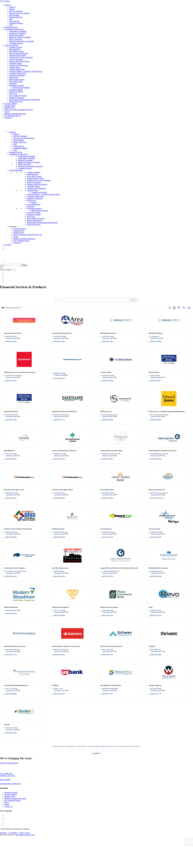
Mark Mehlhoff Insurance (158, 568)
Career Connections (16, 59)
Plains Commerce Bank (109, 607)
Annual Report (14, 21)
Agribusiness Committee (17, 31)
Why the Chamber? (16, 11)
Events (6, 112)
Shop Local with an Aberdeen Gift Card (18, 110)
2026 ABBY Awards (16, 51)
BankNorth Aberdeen (108, 333)
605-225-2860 (5, 780)
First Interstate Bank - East (14, 489)
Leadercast (13, 83)
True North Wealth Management (16, 685)
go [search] (134, 300)
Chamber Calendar (15, 47)
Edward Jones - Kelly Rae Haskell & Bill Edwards (167, 411)
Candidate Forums (15, 63)
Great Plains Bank (107, 489)
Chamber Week (14, 67)
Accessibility (13, 833)
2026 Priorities (14, 15)
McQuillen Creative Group (25, 835)
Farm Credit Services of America (64, 450)
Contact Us (8, 118)
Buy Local (116, 746)
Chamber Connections (17, 75)
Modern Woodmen (11, 607)
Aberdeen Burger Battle (17, 55)
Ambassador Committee (17, 33)
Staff (10, 19)
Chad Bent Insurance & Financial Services (20, 372)
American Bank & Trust (12, 333)
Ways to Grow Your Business (19, 13)
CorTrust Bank (106, 372)
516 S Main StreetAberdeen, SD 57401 (7, 775)
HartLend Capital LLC (157, 489)
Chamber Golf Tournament (18, 65)
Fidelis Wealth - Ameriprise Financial (162, 450)
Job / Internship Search (12, 116)
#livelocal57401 (14, 49)
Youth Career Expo (16, 102)
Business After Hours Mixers (19, 61)
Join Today (6, 1)
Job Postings (124, 746)
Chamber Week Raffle (17, 69)
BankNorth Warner (156, 333)
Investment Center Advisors (14, 568)
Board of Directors (15, 17)
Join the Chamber (10, 104)
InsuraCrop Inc (106, 529)
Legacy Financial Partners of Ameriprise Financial (119, 568)
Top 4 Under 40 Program (18, 96)
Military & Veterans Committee (20, 37)
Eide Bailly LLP (9, 450)
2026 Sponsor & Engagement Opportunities (24, 100)
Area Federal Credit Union (62, 333)
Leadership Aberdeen (16, 85)
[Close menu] (1, 1)
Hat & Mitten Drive (16, 81)
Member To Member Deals (103, 746)
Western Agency (155, 685)
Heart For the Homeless (21, 87)
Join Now (7, 245)
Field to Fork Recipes (16, 79)
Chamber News (10, 106)
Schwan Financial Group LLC (111, 646)
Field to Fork (13, 77)
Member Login (9, 796)
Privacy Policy (25, 833)
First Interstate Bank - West (62, 489)
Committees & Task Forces (14, 29)
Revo (150, 607)
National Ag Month (16, 91)
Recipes (34, 202)
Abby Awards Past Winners (18, 53)
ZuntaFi (7, 724)
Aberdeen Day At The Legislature (21, 57)
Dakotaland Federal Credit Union (64, 411)
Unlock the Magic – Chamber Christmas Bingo (25, 71)
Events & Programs (11, 45)
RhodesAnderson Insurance (14, 646)
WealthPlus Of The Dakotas (111, 685)
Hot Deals (91, 746)
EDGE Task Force (15, 39)
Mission (12, 9)
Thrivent (152, 646)
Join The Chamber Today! (9, 763)
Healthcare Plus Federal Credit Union (18, 529)
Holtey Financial (58, 529)
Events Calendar (82, 746)
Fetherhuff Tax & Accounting (111, 450)
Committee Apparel (16, 43)
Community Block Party (17, 73)
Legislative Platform (16, 23)
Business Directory (11, 27)
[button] (3, 308)
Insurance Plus (154, 529)
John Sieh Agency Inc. (60, 568)
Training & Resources (16, 98)
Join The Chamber (134, 746)
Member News (9, 108)
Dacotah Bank (154, 372)
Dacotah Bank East (11, 411)
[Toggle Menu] (5, 130)
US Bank (55, 685)
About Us (7, 5)
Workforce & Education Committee (21, 41)
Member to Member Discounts (15, 114)
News (6, 802)
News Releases (70, 746)
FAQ (11, 25)
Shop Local (13, 93)
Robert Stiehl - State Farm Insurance (66, 646)
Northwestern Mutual (60, 607)
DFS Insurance (106, 411)
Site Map (3, 833)
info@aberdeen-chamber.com (10, 784)
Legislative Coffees (16, 89)
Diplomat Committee (16, 35)
